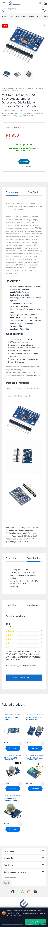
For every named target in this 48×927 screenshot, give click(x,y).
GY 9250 (29, 539)
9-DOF (24, 536)
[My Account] (40, 3)
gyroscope (10, 542)
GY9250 (36, 539)
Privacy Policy (18, 915)
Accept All (35, 922)
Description (12, 192)
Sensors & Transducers (15, 90)
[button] (44, 25)
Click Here (37, 375)
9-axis (19, 536)
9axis (30, 536)
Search (42, 9)
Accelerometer (11, 539)
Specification (34, 192)
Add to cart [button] (20, 743)
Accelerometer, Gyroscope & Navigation (15, 88)
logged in (19, 665)
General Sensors (8, 714)
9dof (35, 536)
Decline (12, 922)
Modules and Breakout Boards (22, 16)
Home (4, 16)
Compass (21, 539)
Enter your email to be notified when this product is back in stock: (24, 149)
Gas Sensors (30, 714)
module (18, 542)
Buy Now (12, 748)
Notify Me (24, 162)
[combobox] (20, 9)
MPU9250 (25, 542)
